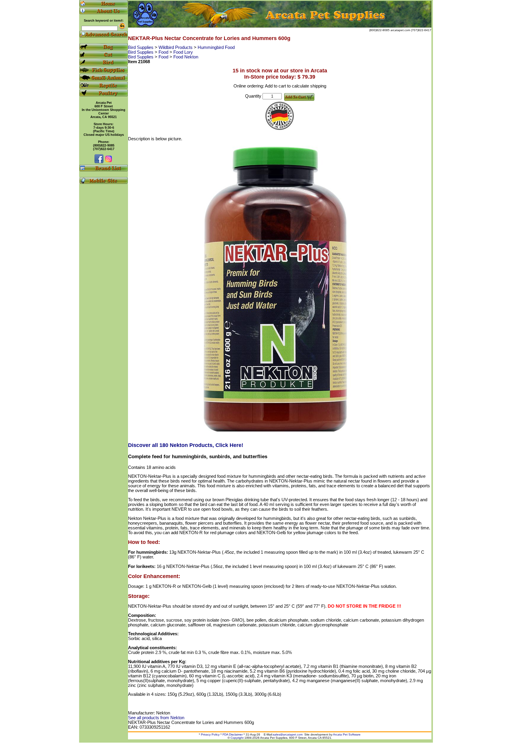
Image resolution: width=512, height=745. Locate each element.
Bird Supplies (141, 47)
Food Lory (183, 52)
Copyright (237, 737)
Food (164, 52)
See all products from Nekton (156, 717)
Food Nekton (185, 57)
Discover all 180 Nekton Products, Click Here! (185, 445)
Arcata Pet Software (347, 734)
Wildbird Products (176, 47)
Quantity (253, 96)
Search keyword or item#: (104, 20)
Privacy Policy (210, 734)
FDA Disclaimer (233, 734)
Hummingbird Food (216, 47)
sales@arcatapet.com (288, 734)
